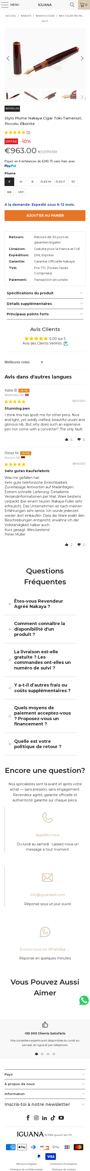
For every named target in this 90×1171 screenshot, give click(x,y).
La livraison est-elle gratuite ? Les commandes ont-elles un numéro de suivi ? (42, 660)
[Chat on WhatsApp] (84, 1002)
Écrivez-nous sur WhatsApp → (45, 949)
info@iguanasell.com (47, 895)
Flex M (46, 181)
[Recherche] (72, 5)
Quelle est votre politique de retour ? (37, 744)
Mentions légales (26, 1163)
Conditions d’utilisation (63, 1163)
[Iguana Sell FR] (45, 5)
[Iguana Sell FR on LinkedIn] (44, 1118)
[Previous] (8, 58)
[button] (15, 132)
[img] (15, 402)
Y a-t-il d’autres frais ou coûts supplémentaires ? (42, 687)
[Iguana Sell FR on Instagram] (36, 1118)
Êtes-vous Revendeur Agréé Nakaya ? (38, 604)
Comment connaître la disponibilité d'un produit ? (39, 629)
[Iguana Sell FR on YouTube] (61, 1118)
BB (9, 192)
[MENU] (2, 5)
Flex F (60, 181)
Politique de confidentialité (26, 1169)
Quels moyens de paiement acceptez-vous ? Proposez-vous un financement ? (42, 716)
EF (73, 181)
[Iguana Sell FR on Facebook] (28, 1118)
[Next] (82, 58)
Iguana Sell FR (63, 1135)
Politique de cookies (64, 1169)
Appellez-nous (48, 835)
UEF (21, 192)
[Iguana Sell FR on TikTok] (53, 1118)
